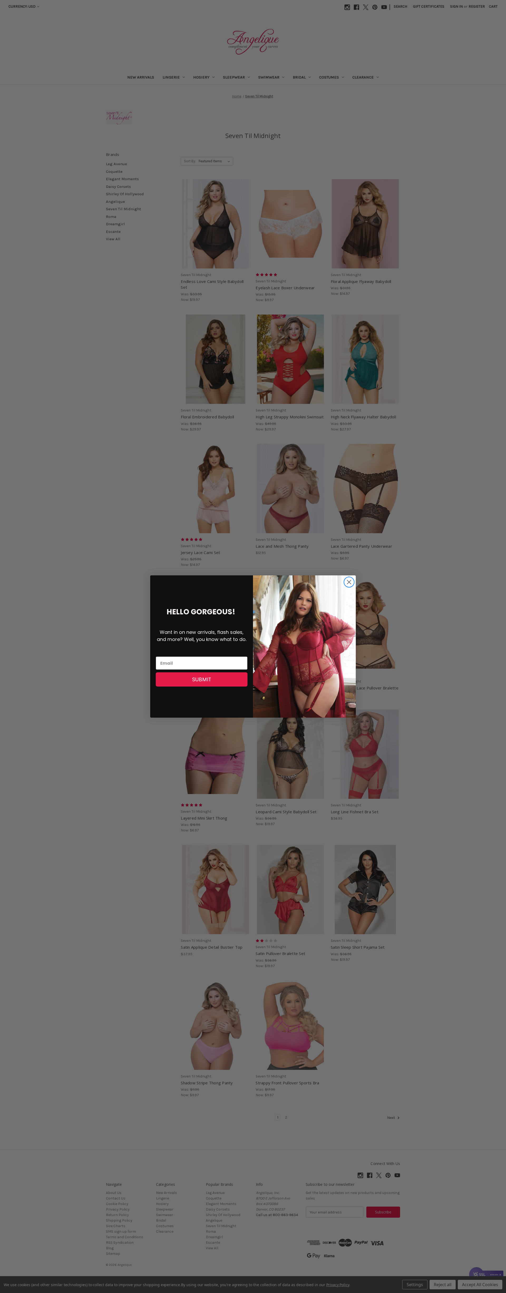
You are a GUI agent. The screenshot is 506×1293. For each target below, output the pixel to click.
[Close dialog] (349, 582)
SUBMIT (201, 679)
